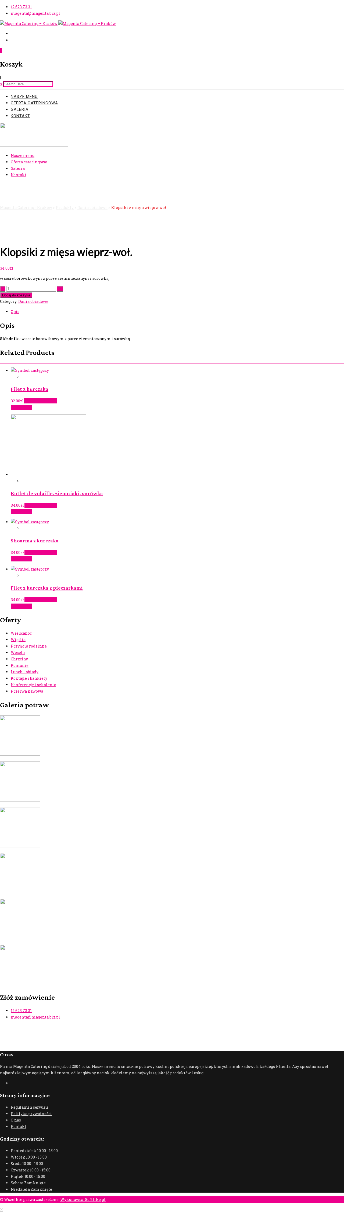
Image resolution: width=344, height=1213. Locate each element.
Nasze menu (24, 96)
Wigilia (18, 639)
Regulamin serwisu (29, 1107)
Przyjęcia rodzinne (29, 646)
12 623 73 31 (21, 6)
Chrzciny (19, 658)
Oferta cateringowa (34, 103)
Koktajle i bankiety (29, 678)
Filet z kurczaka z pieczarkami (47, 588)
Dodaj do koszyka (16, 295)
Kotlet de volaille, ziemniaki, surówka (57, 493)
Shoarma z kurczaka (35, 540)
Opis (15, 311)
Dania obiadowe (33, 301)
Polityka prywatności (31, 1113)
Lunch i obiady (24, 671)
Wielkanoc (21, 633)
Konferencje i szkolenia (33, 684)
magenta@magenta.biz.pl (35, 13)
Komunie (19, 665)
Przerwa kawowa (27, 691)
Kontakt (20, 115)
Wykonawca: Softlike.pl (83, 1199)
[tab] (177, 311)
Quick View (21, 407)
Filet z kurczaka (29, 389)
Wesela (18, 652)
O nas (16, 1120)
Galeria (19, 109)
